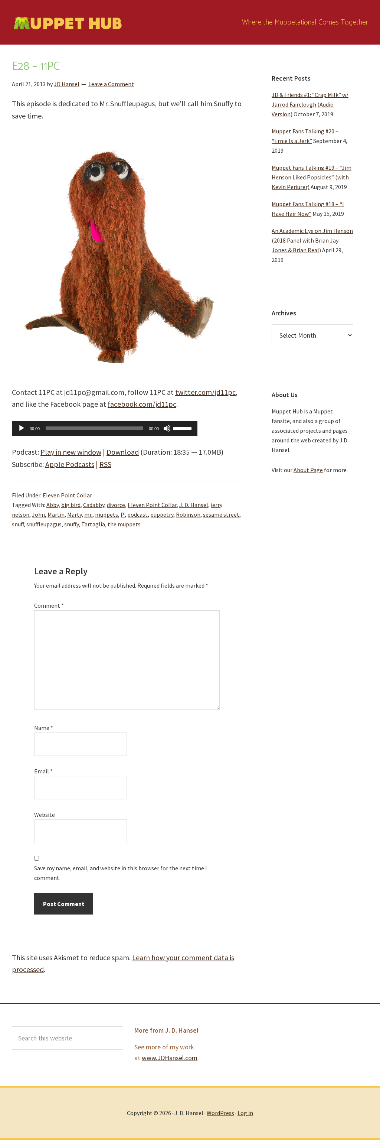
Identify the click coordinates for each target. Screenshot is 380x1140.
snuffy (71, 524)
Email (43, 771)
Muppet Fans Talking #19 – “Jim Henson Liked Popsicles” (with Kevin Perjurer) (311, 177)
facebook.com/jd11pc (142, 404)
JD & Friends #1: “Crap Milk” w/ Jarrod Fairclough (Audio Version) (310, 104)
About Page (308, 470)
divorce (116, 505)
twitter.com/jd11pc (205, 392)
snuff (18, 524)
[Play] (21, 428)
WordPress (220, 1113)
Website (44, 814)
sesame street (221, 514)
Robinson (188, 514)
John (38, 514)
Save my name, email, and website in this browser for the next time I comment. (120, 872)
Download (123, 452)
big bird (71, 505)
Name (43, 727)
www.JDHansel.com (169, 1057)
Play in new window (70, 452)
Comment (49, 605)
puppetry (161, 514)
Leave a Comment (111, 84)
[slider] (183, 427)
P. (123, 514)
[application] (104, 428)
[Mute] (167, 428)
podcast (137, 514)
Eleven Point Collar (67, 495)
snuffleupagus (44, 524)
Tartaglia (93, 524)
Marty (74, 514)
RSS (105, 464)
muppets (106, 514)
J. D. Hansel (193, 505)
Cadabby (93, 505)
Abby (52, 505)
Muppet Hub (67, 22)
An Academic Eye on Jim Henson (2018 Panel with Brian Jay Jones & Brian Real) (312, 240)
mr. (88, 514)
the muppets (124, 524)
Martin (56, 514)
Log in (245, 1113)
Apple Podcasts (69, 464)
